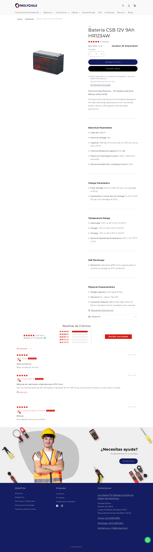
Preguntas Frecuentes (65, 502)
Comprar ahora (113, 69)
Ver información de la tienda (100, 85)
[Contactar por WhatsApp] (148, 540)
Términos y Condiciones (25, 501)
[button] (28, 12)
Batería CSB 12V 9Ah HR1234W (49, 19)
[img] (22, 355)
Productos (29, 19)
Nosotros (19, 493)
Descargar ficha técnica (102, 310)
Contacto (60, 494)
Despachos (19, 497)
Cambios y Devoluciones (25, 509)
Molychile (79, 547)
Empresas (60, 498)
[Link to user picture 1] (22, 396)
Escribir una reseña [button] (118, 337)
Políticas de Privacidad (24, 505)
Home (19, 19)
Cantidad (91, 49)
